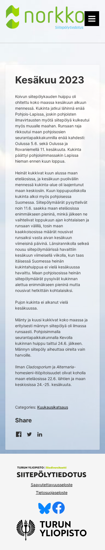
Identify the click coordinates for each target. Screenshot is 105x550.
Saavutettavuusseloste (52, 484)
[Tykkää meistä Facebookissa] (58, 512)
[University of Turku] (52, 539)
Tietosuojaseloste (51, 492)
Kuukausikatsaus (52, 407)
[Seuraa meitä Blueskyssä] (44, 512)
